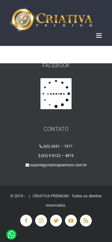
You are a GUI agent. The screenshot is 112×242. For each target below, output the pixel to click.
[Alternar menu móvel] (99, 35)
